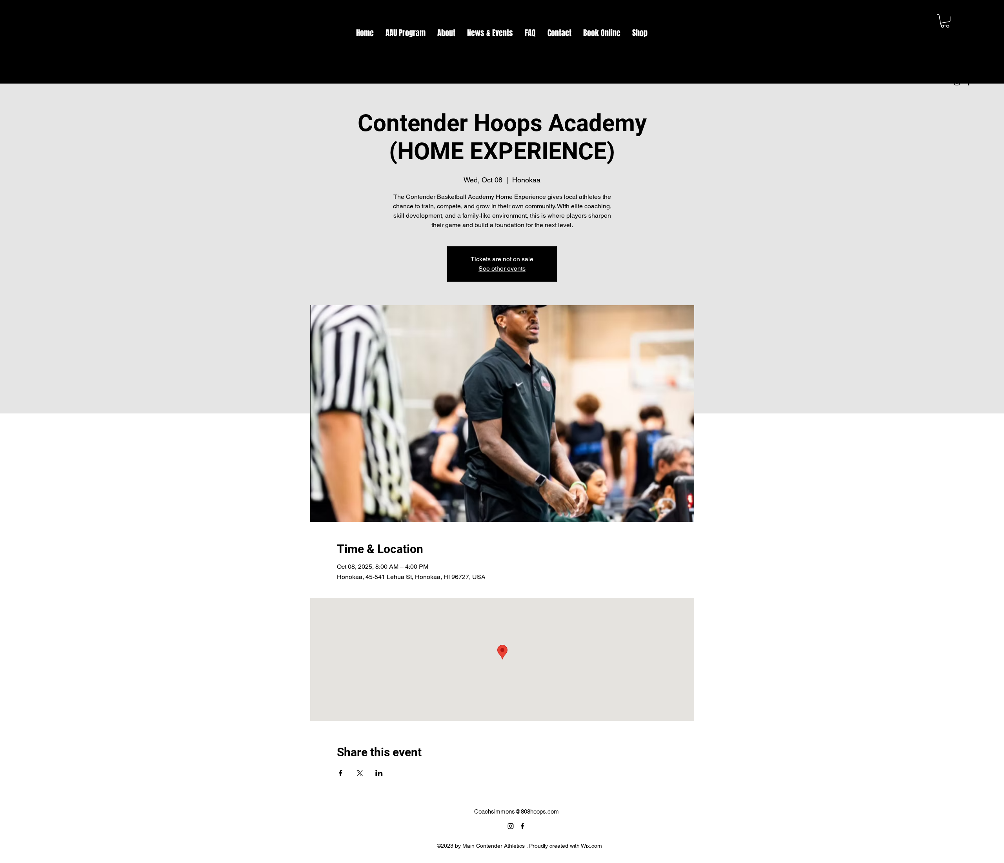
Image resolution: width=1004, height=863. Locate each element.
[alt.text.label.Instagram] (957, 82)
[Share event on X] (360, 773)
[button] (945, 20)
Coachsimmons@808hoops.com (516, 811)
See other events (502, 268)
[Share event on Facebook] (340, 773)
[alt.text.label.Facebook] (969, 82)
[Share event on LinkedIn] (379, 773)
